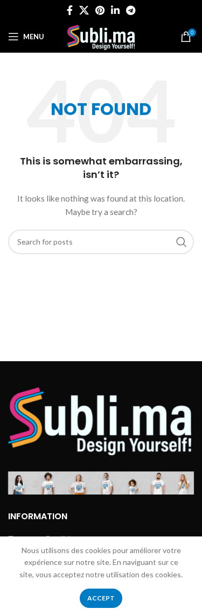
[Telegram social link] (130, 10)
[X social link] (84, 10)
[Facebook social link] (70, 10)
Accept (101, 598)
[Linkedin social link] (115, 10)
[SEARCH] (181, 242)
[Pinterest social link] (100, 10)
